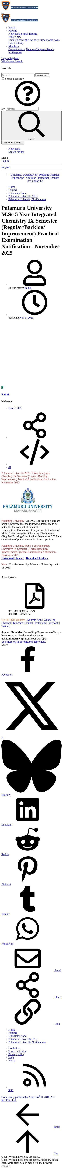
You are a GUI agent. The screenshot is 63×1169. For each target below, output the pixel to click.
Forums (12, 30)
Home (11, 27)
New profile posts (49, 39)
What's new (14, 36)
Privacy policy (16, 1054)
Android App (34, 619)
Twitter (5, 626)
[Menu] (2, 13)
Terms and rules (17, 1051)
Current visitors (16, 49)
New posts (14, 33)
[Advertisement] (31, 353)
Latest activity (16, 43)
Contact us (14, 1048)
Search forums (29, 33)
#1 (9, 467)
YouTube (31, 177)
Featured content (17, 39)
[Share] (34, 437)
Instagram (43, 177)
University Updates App (23, 174)
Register (5, 167)
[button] (27, 105)
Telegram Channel (23, 622)
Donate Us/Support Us (43, 179)
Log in (5, 160)
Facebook (53, 622)
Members (13, 46)
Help (11, 1057)
